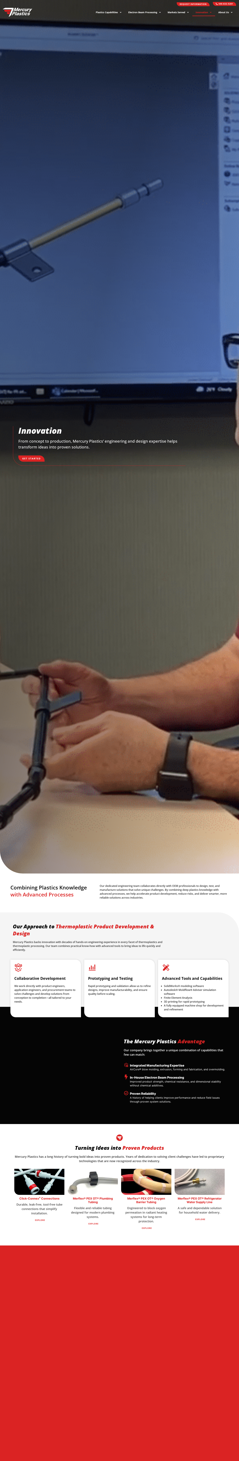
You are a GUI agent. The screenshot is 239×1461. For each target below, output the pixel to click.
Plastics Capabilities (107, 12)
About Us (223, 12)
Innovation (202, 12)
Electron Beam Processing (142, 12)
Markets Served (176, 12)
